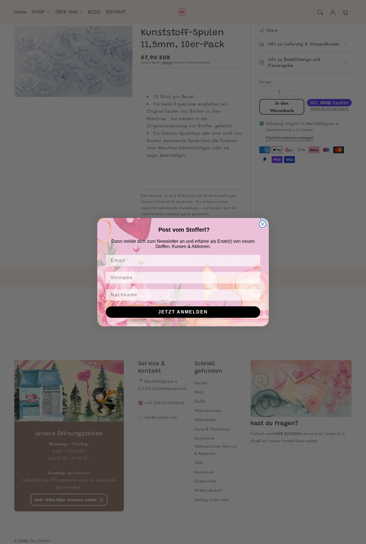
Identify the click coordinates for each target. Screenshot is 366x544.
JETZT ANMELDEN (183, 311)
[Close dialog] (262, 224)
